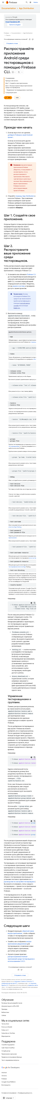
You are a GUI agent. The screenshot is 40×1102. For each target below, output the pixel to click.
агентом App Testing (15, 527)
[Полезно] (29, 39)
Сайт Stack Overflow (8, 1048)
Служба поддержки (8, 1045)
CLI (31, 275)
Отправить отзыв (12, 43)
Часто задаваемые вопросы (10, 1060)
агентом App (33, 558)
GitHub (4, 1015)
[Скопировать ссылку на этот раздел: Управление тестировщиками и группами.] (22, 702)
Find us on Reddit (7, 1027)
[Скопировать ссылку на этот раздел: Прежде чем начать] (34, 128)
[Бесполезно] (32, 39)
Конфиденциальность (25, 1093)
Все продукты (6, 1085)
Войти (36, 2)
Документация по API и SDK (10, 1006)
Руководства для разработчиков (12, 1003)
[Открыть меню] (3, 2)
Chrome (4, 1076)
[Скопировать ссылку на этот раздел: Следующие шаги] (32, 926)
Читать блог (5, 1024)
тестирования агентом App (17, 567)
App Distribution (26, 8)
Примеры (4, 1009)
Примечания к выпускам (9, 1054)
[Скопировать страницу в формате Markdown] (19, 72)
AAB (17, 98)
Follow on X (5, 1030)
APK (9, 98)
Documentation (9, 8)
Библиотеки (5, 1012)
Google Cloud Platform (9, 1082)
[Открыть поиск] (27, 2)
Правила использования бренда (12, 1057)
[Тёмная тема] (31, 602)
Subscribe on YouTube (8, 1033)
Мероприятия (6, 1036)
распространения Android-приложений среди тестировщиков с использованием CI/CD (21, 959)
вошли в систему (19, 286)
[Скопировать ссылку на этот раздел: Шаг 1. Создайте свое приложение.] (25, 219)
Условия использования (9, 1093)
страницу (24, 196)
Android (4, 1072)
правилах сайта (33, 985)
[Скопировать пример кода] (34, 602)
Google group (6, 1051)
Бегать (8, 35)
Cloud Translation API (12, 22)
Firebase (6, 33)
